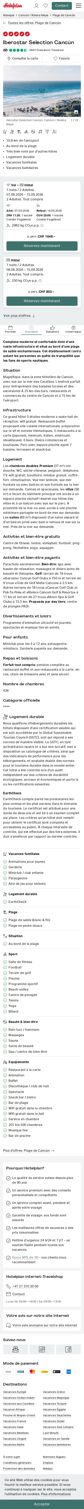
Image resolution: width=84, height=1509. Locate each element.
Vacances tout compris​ (58, 1427)
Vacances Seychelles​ (57, 1415)
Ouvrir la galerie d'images (76, 112)
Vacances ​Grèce (54, 1392)
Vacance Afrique (14, 1409)
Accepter (42, 1504)
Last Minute (51, 1433)
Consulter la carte (24, 58)
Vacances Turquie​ (54, 1403)
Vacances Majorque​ (56, 1398)
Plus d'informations (56, 1494)
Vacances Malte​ (13, 1444)
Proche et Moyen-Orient (19, 1415)
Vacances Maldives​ (16, 1433)
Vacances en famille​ (56, 1439)
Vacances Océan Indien (19, 1398)
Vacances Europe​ (14, 1392)
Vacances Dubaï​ (53, 1421)
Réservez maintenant (42, 246)
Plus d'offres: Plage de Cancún (26, 1150)
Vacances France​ (14, 1421)
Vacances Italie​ (13, 1427)
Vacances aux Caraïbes (18, 1403)
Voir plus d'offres (17, 315)
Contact (61, 6)
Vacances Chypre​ (15, 1439)
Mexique (8, 15)
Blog (41, 1349)
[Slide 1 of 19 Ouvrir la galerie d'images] (42, 91)
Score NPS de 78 (25, 1257)
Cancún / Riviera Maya (33, 15)
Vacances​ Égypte (54, 1409)
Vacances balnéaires (57, 1444)
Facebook (68, 1349)
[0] (46, 6)
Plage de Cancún (64, 15)
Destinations (15, 1384)
